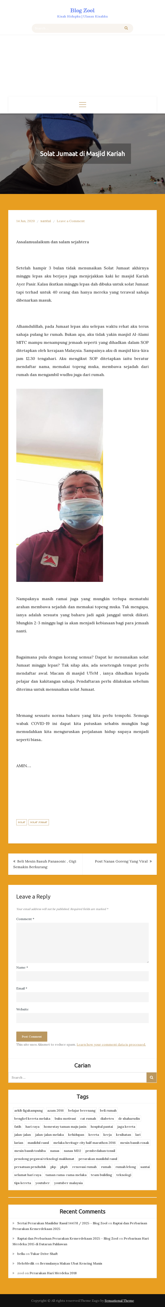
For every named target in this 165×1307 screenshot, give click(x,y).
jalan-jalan (22, 1135)
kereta (94, 1135)
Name (22, 967)
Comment (25, 919)
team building (101, 1175)
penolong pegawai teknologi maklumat (44, 1159)
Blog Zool (82, 10)
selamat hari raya (27, 1175)
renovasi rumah (84, 1167)
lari (137, 1135)
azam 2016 (55, 1110)
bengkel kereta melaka (32, 1118)
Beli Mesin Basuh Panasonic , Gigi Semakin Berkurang (44, 864)
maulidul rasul (38, 1143)
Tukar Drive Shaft (44, 1254)
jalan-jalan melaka (49, 1135)
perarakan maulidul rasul (98, 1159)
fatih (17, 1127)
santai (45, 221)
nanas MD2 (72, 1151)
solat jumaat (38, 822)
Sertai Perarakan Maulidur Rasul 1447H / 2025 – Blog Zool (62, 1223)
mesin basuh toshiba (30, 1151)
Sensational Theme (119, 1301)
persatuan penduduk (30, 1167)
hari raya (32, 1127)
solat (21, 822)
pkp (53, 1167)
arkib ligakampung (28, 1110)
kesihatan (123, 1135)
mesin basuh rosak (134, 1143)
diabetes (107, 1118)
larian (18, 1143)
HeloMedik (25, 1263)
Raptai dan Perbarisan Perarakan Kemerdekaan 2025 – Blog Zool (67, 1238)
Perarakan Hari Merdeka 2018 (53, 1273)
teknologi (124, 1175)
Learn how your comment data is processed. (111, 1044)
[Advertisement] (82, 66)
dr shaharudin (129, 1118)
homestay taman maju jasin (65, 1127)
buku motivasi (65, 1118)
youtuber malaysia (68, 1183)
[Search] (126, 28)
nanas (54, 1151)
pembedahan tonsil (100, 1151)
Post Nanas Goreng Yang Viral (121, 861)
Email (21, 988)
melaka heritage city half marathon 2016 (84, 1143)
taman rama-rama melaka (66, 1175)
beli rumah (108, 1110)
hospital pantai (102, 1127)
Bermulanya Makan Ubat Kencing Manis (71, 1263)
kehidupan (76, 1135)
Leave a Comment (71, 221)
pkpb (64, 1167)
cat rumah (88, 1118)
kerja (107, 1135)
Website (22, 1009)
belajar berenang (82, 1110)
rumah (106, 1167)
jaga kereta (126, 1127)
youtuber (42, 1183)
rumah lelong (126, 1167)
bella (21, 1254)
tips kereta (22, 1183)
